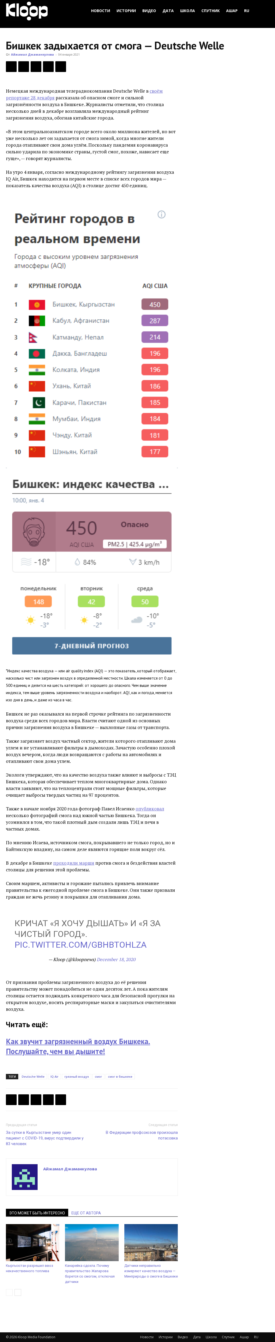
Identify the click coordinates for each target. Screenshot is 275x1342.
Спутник (210, 10)
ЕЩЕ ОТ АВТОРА (86, 1213)
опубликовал (150, 809)
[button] (262, 11)
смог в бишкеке (120, 1076)
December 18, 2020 (116, 959)
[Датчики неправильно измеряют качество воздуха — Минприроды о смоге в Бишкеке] (151, 1242)
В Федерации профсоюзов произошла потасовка (142, 1135)
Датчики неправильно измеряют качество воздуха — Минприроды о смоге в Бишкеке (151, 1271)
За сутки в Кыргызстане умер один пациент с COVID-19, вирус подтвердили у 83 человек (45, 1138)
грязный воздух (76, 1076)
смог (98, 1076)
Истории (126, 10)
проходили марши (73, 863)
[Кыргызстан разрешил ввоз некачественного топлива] (32, 1242)
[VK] (36, 66)
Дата (168, 10)
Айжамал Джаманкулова (32, 54)
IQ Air (54, 1076)
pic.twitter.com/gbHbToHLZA (81, 945)
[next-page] (18, 1292)
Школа (187, 10)
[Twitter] (23, 66)
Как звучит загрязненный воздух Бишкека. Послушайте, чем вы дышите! (78, 1046)
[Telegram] (48, 66)
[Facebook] (11, 66)
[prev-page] (9, 1292)
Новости (100, 10)
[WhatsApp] (60, 66)
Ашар (232, 10)
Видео (149, 10)
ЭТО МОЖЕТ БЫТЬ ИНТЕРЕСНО (37, 1213)
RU (246, 10)
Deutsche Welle (33, 1076)
